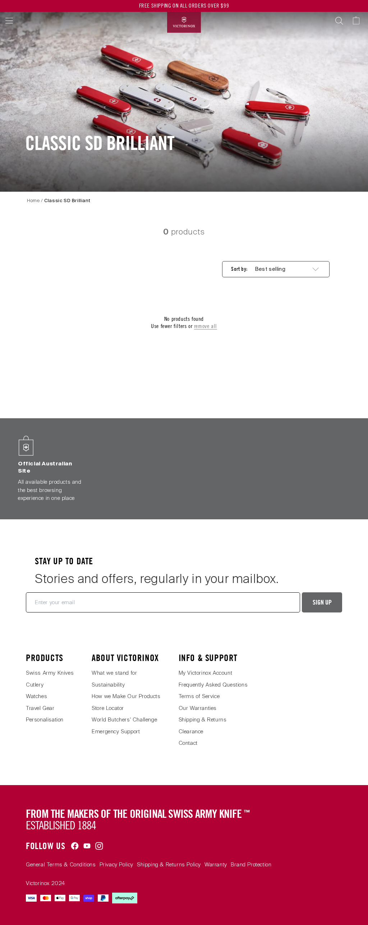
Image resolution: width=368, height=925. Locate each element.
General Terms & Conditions (61, 864)
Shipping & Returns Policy (169, 864)
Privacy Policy (116, 864)
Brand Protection (251, 864)
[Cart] (359, 20)
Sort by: (239, 269)
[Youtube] (87, 846)
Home (33, 200)
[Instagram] (99, 846)
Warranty (215, 864)
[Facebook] (74, 846)
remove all (205, 326)
